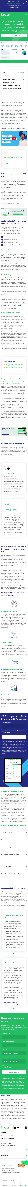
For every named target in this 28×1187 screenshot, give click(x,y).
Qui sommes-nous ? (6, 1140)
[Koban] (5, 14)
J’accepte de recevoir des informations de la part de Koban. (14, 731)
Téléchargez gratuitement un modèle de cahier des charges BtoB (13, 1003)
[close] (26, 1)
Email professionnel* (6, 722)
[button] (15, 496)
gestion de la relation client (12, 383)
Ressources (4, 1155)
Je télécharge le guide (14, 10)
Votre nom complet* (6, 1033)
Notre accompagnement (7, 1138)
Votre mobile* (5, 1049)
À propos (3, 1132)
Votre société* (5, 1058)
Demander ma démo (14, 1072)
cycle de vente (16, 30)
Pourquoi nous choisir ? (7, 1136)
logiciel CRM (12, 102)
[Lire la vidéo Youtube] (14, 138)
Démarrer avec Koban (7, 1161)
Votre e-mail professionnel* (8, 1041)
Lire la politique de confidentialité (7, 1180)
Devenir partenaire (6, 1143)
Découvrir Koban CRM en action (14, 35)
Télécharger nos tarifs (14, 737)
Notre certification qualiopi (8, 1145)
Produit (3, 1150)
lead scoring (11, 839)
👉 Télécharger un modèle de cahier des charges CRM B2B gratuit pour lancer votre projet (13, 159)
